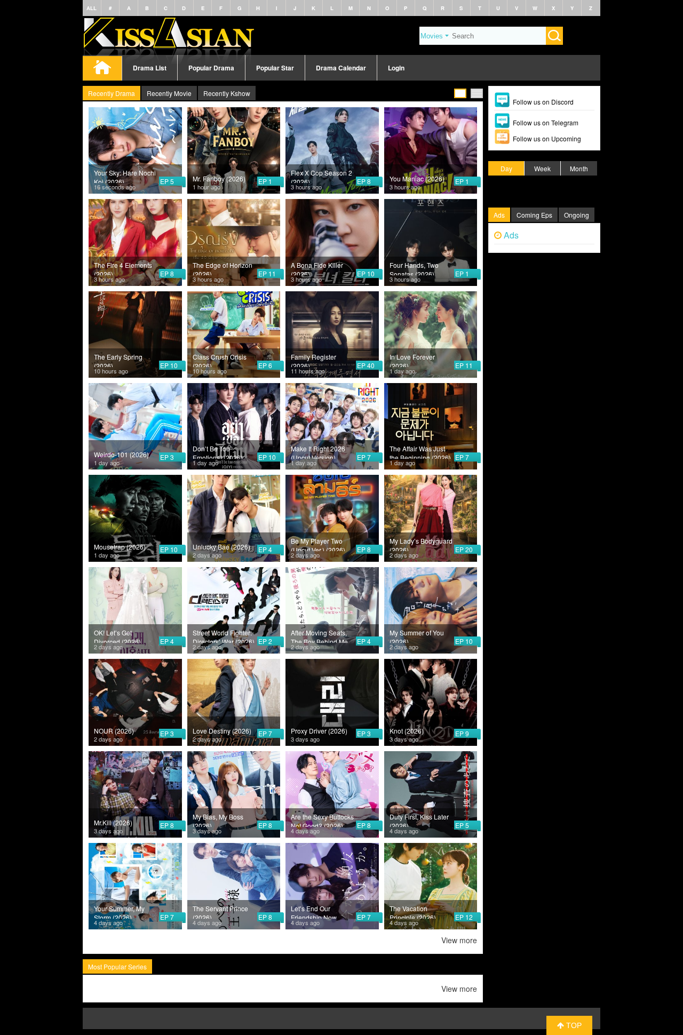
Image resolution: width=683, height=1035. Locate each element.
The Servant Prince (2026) (220, 911)
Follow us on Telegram (545, 122)
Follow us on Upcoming (547, 138)
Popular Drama (211, 68)
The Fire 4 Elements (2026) (123, 267)
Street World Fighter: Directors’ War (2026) (224, 635)
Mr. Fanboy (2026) (219, 178)
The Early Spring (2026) (118, 359)
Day (506, 168)
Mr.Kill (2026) (113, 822)
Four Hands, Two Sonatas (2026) (414, 267)
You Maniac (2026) (417, 178)
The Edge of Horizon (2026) (222, 267)
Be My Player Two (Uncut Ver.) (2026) (318, 543)
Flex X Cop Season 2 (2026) (321, 175)
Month (579, 168)
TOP (573, 1025)
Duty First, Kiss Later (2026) (419, 819)
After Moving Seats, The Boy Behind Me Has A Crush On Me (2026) (319, 635)
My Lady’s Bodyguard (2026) (421, 543)
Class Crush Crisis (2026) (220, 359)
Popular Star (275, 68)
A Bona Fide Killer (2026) (317, 267)
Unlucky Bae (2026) (221, 546)
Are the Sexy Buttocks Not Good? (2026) (322, 819)
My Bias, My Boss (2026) (218, 819)
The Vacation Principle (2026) (413, 911)
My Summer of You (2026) (417, 635)
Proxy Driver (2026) (319, 730)
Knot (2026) (407, 730)
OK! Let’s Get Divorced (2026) (117, 635)
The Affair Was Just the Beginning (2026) (420, 451)
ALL (91, 8)
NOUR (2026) (114, 730)
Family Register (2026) (313, 359)
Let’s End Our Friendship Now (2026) (314, 911)
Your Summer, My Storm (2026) (119, 911)
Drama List (149, 68)
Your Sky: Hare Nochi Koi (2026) (125, 175)
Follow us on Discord (543, 101)
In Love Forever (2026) (412, 359)
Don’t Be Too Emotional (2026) (218, 451)
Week (542, 168)
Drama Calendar (341, 68)
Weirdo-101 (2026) (121, 454)
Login (396, 68)
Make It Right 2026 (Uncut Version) (318, 451)
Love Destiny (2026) (222, 730)
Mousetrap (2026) (120, 546)
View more (459, 940)
